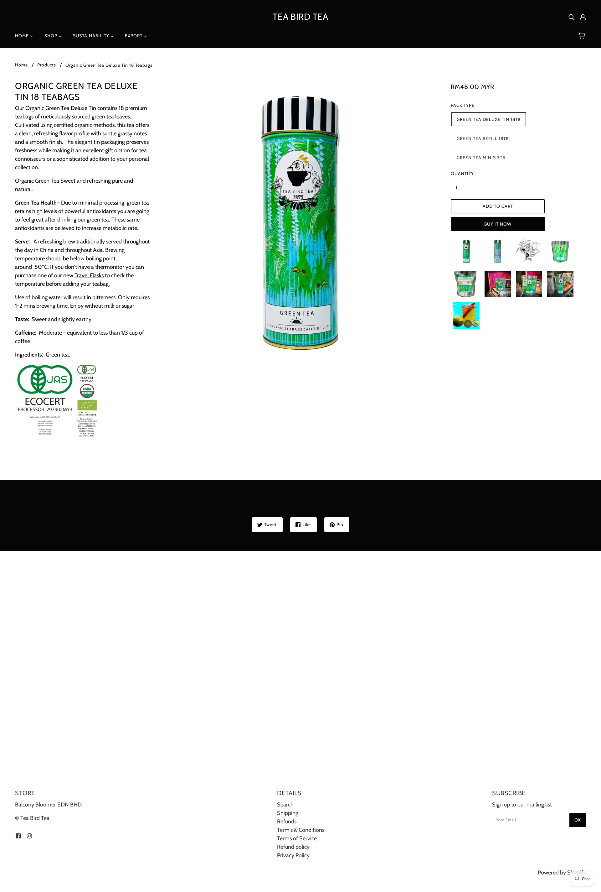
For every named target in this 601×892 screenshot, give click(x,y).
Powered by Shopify (562, 872)
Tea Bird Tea (300, 16)
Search (285, 804)
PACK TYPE (463, 105)
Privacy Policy (293, 855)
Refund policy (293, 846)
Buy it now (497, 224)
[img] (571, 16)
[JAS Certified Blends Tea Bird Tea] (57, 400)
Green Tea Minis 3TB (481, 157)
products (46, 65)
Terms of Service (297, 838)
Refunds (286, 821)
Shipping (287, 813)
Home (21, 65)
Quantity (460, 173)
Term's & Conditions (300, 830)
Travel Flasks (89, 275)
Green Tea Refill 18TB (483, 138)
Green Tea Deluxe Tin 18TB (489, 119)
